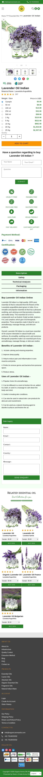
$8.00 (39, 105)
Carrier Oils (6, 677)
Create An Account (8, 701)
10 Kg (7, 124)
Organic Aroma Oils (21, 771)
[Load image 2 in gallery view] (17, 72)
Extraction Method (8, 655)
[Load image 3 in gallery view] (25, 72)
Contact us (5, 664)
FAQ (3, 661)
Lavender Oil (8, 533)
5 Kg (7, 121)
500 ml (8, 114)
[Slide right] (26, 65)
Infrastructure (6, 649)
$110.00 (38, 117)
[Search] (33, 8)
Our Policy (5, 714)
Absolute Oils (6, 680)
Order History (6, 704)
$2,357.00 (37, 130)
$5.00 (39, 102)
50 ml (7, 105)
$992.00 (38, 124)
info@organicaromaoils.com (12, 2)
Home (4, 16)
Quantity (4, 133)
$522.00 (38, 121)
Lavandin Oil (28, 533)
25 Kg (7, 130)
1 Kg (7, 117)
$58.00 (38, 114)
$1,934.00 (37, 127)
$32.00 (38, 111)
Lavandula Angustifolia (9, 535)
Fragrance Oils (7, 686)
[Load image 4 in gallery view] (32, 72)
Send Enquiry (21, 478)
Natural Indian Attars (9, 689)
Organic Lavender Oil (12, 575)
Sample (8, 102)
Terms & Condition (8, 723)
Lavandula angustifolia (9, 618)
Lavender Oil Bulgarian (13, 616)
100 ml (8, 108)
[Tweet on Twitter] (20, 80)
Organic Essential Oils (10, 683)
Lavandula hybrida (28, 535)
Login (4, 698)
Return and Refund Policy (11, 720)
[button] (7, 8)
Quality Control (7, 652)
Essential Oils (14, 16)
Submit (21, 182)
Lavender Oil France (32, 575)
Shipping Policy (7, 717)
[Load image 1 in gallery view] (9, 72)
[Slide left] (17, 65)
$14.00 (38, 108)
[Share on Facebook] (15, 80)
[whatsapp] (28, 80)
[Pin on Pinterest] (24, 80)
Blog (3, 658)
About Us (5, 646)
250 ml (8, 111)
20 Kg (7, 127)
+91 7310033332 (34, 2)
